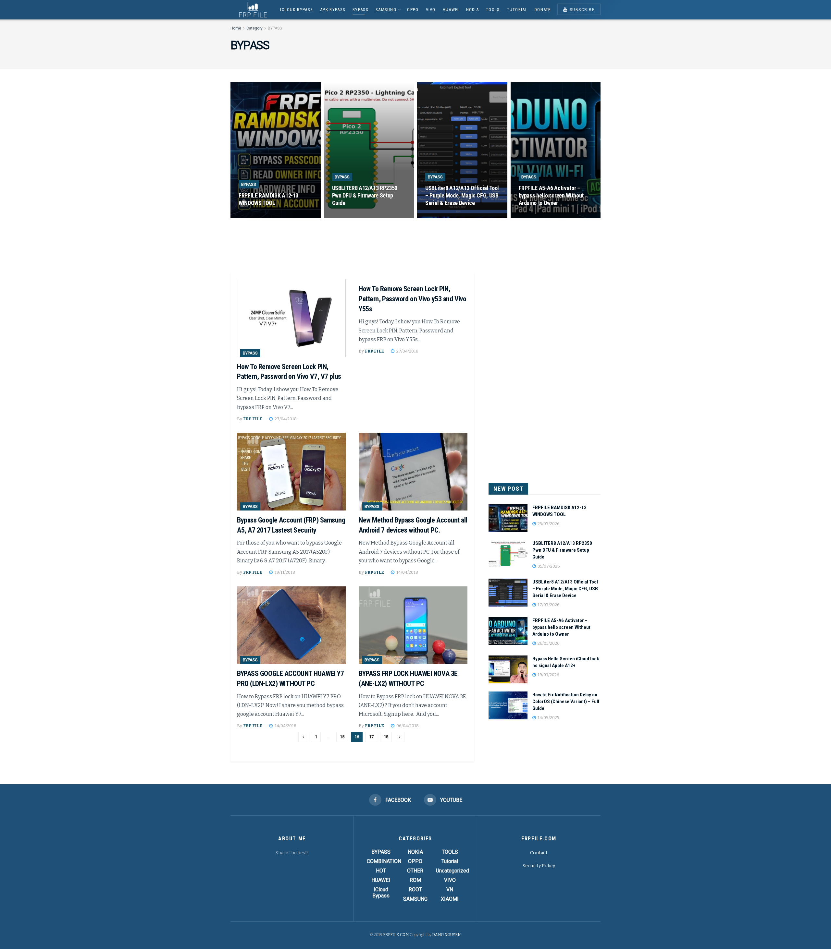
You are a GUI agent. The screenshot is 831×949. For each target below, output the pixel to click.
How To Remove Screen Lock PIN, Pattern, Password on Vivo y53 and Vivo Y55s (412, 299)
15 (342, 736)
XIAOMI (450, 899)
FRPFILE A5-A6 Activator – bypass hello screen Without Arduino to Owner (551, 196)
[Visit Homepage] (251, 10)
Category (254, 28)
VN (449, 889)
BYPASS (360, 9)
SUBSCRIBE (581, 9)
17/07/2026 (441, 215)
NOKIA (472, 9)
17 (371, 736)
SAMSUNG (386, 9)
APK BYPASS (332, 9)
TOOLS (493, 9)
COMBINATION (384, 861)
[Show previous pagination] (303, 737)
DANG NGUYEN (446, 934)
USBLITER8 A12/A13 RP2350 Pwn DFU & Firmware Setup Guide (364, 196)
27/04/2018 (285, 418)
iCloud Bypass (296, 9)
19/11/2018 (284, 572)
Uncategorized (452, 871)
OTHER (415, 871)
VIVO (431, 9)
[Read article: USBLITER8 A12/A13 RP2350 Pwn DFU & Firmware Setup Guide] (508, 554)
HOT (381, 871)
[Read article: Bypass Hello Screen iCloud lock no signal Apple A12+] (508, 669)
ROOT (415, 889)
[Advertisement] (415, 245)
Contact (539, 853)
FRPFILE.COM (396, 934)
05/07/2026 (348, 215)
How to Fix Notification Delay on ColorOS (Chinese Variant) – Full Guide (565, 701)
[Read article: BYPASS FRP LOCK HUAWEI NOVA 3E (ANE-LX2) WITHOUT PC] (413, 625)
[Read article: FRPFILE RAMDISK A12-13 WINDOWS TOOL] (508, 518)
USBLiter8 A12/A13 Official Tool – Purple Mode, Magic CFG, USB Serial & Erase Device (462, 196)
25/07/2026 (254, 215)
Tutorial (517, 9)
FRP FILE (252, 418)
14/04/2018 (406, 572)
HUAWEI (451, 9)
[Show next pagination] (399, 737)
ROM (415, 880)
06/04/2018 (407, 725)
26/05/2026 (534, 215)
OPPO (412, 9)
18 (386, 736)
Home (235, 28)
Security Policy (539, 866)
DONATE (543, 9)
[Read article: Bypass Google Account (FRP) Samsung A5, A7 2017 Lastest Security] (291, 472)
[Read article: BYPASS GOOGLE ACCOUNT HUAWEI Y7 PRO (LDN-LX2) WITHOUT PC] (291, 625)
